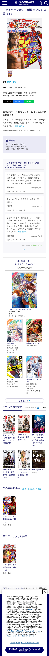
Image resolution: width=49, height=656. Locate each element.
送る (30, 101)
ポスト (9, 101)
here (30, 609)
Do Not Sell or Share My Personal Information (23, 631)
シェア (19, 101)
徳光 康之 (12, 82)
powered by (26, 245)
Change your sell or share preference (20, 636)
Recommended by (30, 407)
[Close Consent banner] (44, 591)
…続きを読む (18, 126)
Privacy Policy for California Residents (24, 643)
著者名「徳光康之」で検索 (31, 489)
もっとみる (23, 400)
